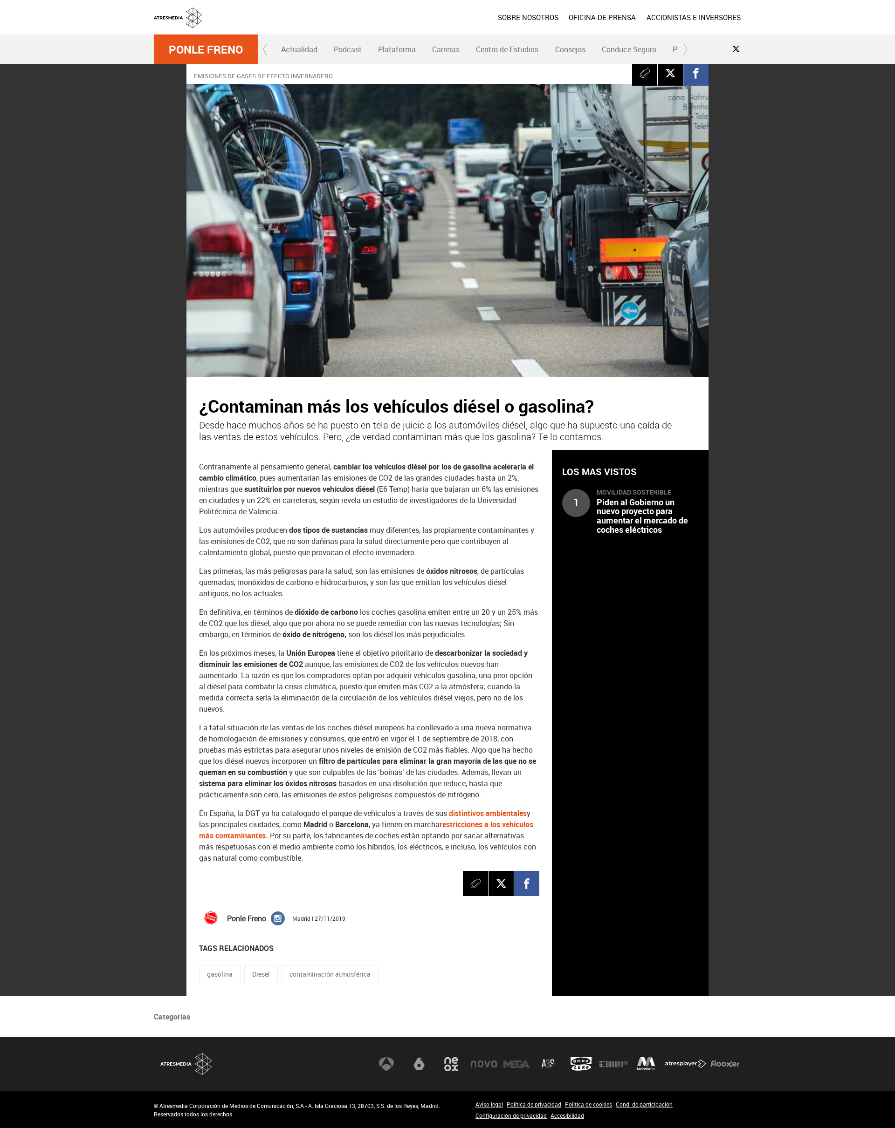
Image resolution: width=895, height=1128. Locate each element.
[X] (670, 73)
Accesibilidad (567, 1115)
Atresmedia (186, 1063)
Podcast (348, 49)
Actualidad (299, 49)
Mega (516, 1064)
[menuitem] (528, 17)
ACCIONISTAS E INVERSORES (694, 17)
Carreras (446, 49)
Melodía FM (646, 1064)
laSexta (419, 1064)
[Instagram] (278, 917)
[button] (265, 49)
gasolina (220, 974)
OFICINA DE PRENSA (602, 17)
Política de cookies (588, 1104)
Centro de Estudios (507, 49)
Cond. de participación (644, 1104)
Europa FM (613, 1064)
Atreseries (549, 1064)
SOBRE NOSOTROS (528, 17)
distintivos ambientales (488, 813)
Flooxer (725, 1064)
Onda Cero (581, 1064)
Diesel (261, 974)
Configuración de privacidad (511, 1115)
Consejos (570, 49)
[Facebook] (696, 73)
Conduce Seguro (629, 49)
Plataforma (397, 49)
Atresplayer (686, 1064)
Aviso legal (489, 1104)
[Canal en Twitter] (736, 49)
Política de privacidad (534, 1104)
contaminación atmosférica (330, 974)
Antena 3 (386, 1064)
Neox (451, 1064)
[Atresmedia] (451, 24)
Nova (484, 1064)
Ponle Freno (206, 49)
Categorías (172, 1017)
